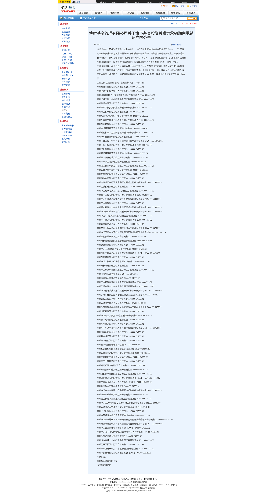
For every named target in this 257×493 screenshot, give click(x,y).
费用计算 (66, 50)
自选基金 (191, 13)
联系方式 (143, 485)
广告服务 (134, 485)
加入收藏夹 (179, 6)
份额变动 (66, 107)
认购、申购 (67, 53)
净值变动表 (67, 135)
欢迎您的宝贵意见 (140, 482)
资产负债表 (67, 129)
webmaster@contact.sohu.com (140, 491)
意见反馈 (164, 6)
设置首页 (126, 485)
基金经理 (66, 100)
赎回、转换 (67, 57)
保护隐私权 (152, 485)
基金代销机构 (68, 63)
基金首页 (83, 13)
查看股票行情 (89, 18)
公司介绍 (173, 485)
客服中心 (117, 485)
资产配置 (66, 85)
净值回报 (114, 13)
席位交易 (66, 113)
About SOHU (164, 485)
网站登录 (108, 485)
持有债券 (66, 82)
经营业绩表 (67, 132)
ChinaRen (83, 485)
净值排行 (99, 13)
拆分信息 (66, 41)
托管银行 (175, 13)
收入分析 (66, 139)
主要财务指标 (68, 125)
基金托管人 (67, 117)
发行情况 (66, 104)
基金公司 (145, 13)
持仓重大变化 (68, 75)
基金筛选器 (69, 18)
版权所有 (151, 488)
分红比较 (129, 13)
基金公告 (66, 97)
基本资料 (66, 94)
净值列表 (66, 35)
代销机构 (160, 13)
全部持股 (66, 79)
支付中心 (91, 485)
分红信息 (66, 38)
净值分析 (66, 28)
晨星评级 (144, 18)
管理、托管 (67, 60)
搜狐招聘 (100, 485)
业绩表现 (66, 32)
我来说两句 (176, 45)
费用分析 (66, 142)
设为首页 (193, 6)
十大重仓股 (67, 72)
